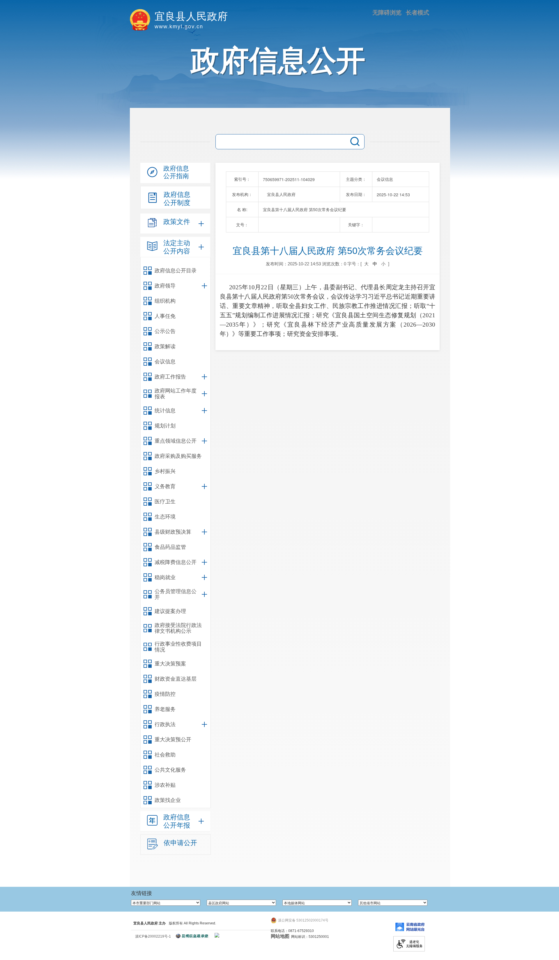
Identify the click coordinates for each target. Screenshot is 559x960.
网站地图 (280, 936)
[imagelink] (217, 935)
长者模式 (417, 12)
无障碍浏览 (386, 12)
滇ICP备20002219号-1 (153, 936)
